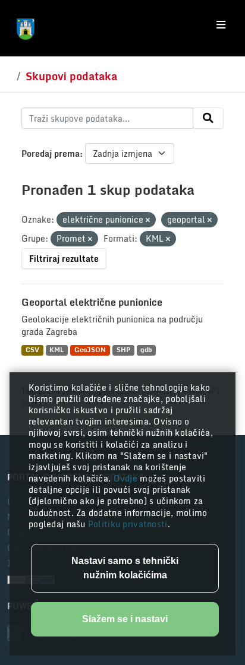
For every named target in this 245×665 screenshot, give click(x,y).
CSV (32, 350)
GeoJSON (90, 350)
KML (56, 350)
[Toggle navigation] (221, 25)
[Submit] (208, 118)
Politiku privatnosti (128, 524)
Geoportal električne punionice (91, 302)
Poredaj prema (50, 153)
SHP (123, 350)
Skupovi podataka (71, 76)
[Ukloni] (148, 220)
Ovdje (127, 478)
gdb (146, 350)
